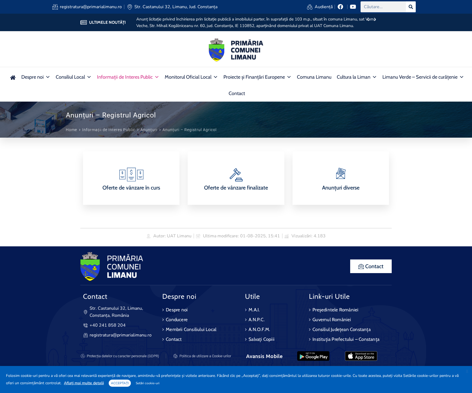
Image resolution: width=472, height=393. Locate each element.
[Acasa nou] (13, 77)
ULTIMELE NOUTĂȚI (107, 22)
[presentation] (367, 19)
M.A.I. (254, 309)
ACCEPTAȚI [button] (120, 383)
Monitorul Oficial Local (188, 77)
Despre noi (32, 77)
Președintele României (335, 309)
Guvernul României (331, 319)
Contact (237, 93)
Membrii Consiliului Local (191, 329)
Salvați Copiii (262, 339)
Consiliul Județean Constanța (341, 329)
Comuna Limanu (314, 77)
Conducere (177, 319)
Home (71, 130)
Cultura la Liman (353, 77)
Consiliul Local (70, 77)
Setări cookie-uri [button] (148, 383)
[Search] (411, 6)
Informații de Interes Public (125, 77)
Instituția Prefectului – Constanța (345, 339)
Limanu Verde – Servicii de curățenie (420, 77)
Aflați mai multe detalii (84, 383)
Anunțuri (148, 130)
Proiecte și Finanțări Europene (254, 77)
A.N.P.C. (257, 319)
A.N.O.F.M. (259, 329)
